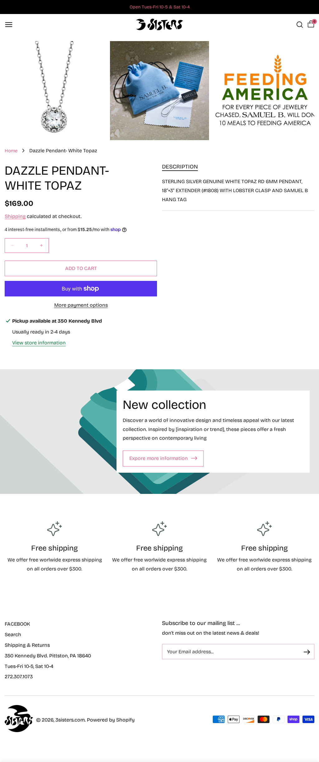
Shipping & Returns (27, 645)
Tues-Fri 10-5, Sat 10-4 (29, 666)
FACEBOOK (17, 624)
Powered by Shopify (111, 720)
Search (13, 634)
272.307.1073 (19, 676)
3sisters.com (70, 720)
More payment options (81, 305)
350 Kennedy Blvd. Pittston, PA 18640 (48, 656)
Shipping (15, 216)
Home (11, 151)
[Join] (307, 652)
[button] (8, 24)
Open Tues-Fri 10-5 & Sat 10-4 (160, 7)
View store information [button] (39, 343)
